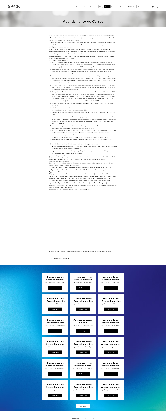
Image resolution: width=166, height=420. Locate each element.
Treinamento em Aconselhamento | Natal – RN (55, 364)
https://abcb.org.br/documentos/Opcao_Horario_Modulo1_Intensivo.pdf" (80, 180)
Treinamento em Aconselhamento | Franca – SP (110, 342)
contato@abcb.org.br (85, 189)
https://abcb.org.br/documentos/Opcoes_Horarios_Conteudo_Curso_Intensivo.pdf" (83, 176)
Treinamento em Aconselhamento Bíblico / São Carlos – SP (83, 278)
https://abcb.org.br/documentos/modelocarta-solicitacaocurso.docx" (79, 157)
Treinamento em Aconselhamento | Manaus (110, 321)
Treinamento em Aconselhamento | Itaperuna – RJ (55, 278)
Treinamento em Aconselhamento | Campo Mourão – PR (110, 385)
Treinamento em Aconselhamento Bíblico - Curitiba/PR (111, 299)
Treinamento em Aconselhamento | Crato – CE (55, 342)
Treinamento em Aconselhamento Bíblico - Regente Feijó (111, 278)
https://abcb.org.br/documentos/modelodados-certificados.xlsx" (77, 167)
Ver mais (83, 406)
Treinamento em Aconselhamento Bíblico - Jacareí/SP (55, 299)
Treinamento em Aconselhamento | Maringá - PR (83, 385)
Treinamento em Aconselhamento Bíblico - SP (55, 321)
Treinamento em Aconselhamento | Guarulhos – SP (55, 385)
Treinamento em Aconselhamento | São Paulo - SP (110, 364)
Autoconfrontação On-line (83, 321)
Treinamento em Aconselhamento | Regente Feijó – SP (83, 342)
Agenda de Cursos (105, 251)
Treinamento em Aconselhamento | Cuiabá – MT (83, 299)
